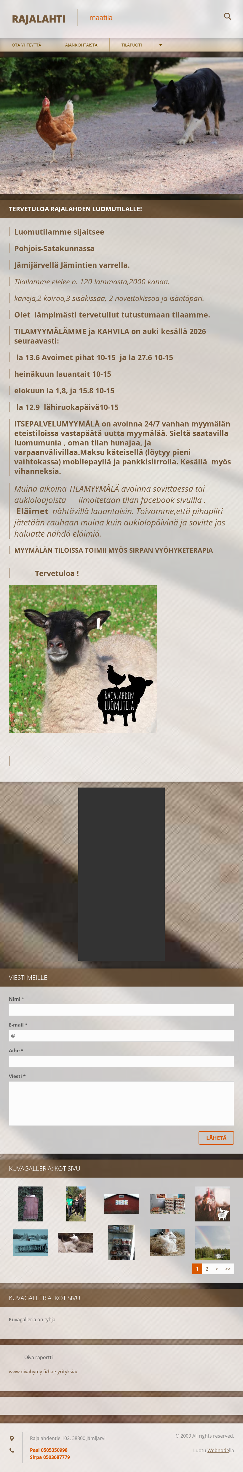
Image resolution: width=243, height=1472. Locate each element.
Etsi (227, 17)
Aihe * (16, 1050)
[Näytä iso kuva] (30, 1203)
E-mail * (18, 1025)
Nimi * (16, 999)
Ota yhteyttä (26, 45)
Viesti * (17, 1076)
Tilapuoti (132, 45)
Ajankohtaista (81, 45)
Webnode (218, 1450)
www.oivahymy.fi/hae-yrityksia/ (43, 1371)
